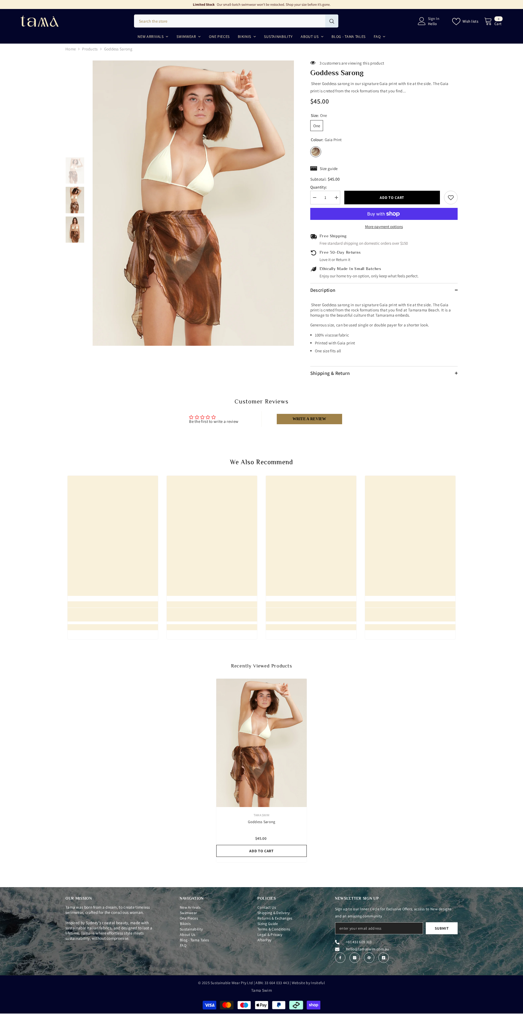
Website (298, 982)
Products (90, 48)
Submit (442, 928)
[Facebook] (340, 958)
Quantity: (318, 187)
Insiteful (318, 982)
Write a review (309, 419)
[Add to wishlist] (451, 197)
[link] (113, 614)
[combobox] (229, 21)
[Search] (236, 21)
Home (70, 48)
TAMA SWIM (261, 815)
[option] (193, 203)
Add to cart (390, 197)
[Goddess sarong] (261, 743)
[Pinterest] (369, 958)
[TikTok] (383, 958)
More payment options (384, 226)
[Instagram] (354, 958)
